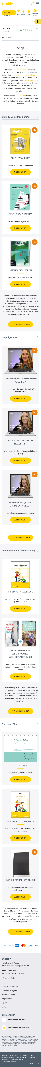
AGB (32, 1055)
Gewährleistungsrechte (9, 1062)
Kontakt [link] (4, 1007)
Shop (18, 14)
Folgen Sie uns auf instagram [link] (18, 1027)
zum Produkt (19, 172)
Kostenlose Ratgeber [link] (9, 991)
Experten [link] (5, 1003)
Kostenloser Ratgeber (8, 13)
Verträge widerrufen (17, 1059)
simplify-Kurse (9, 337)
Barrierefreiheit (22, 1057)
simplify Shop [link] (7, 999)
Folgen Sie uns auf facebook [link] (17, 1020)
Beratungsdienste (31, 80)
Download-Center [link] (8, 995)
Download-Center (35, 15)
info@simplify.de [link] (8, 978)
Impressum (13, 1055)
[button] (37, 21)
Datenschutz (24, 1055)
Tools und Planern (20, 70)
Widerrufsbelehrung (8, 1057)
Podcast (23, 14)
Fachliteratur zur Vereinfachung (27, 75)
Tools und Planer (11, 724)
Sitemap (4, 1055)
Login (28, 14)
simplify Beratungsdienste (15, 116)
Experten (22, 96)
